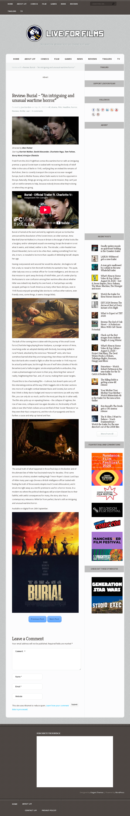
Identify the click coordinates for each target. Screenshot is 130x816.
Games (54, 4)
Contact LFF (31, 810)
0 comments (37, 111)
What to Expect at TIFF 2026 (111, 315)
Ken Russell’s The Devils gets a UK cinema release (112, 408)
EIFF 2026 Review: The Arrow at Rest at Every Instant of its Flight (111, 305)
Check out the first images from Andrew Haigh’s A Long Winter (111, 337)
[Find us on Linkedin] (107, 110)
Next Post (54, 619)
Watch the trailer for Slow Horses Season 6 (111, 295)
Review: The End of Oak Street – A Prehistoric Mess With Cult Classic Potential (107, 325)
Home (10, 4)
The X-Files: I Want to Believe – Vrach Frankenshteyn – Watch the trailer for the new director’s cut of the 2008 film (106, 421)
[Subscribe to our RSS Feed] (112, 110)
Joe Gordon (26, 107)
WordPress (119, 793)
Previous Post (37, 619)
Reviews (74, 4)
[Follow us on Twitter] (98, 110)
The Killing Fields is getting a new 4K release (109, 382)
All (20, 67)
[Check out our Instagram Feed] (98, 114)
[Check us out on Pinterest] (103, 110)
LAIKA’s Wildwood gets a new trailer (109, 258)
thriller (23, 111)
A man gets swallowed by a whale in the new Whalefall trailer (111, 268)
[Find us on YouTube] (116, 110)
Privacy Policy (49, 810)
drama (54, 107)
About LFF (21, 4)
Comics (34, 4)
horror (74, 107)
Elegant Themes (97, 793)
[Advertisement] (49, 83)
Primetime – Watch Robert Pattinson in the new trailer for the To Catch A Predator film (107, 370)
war (28, 111)
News (63, 4)
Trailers (12, 11)
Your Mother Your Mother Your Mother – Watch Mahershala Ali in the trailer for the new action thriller (107, 395)
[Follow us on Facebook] (93, 110)
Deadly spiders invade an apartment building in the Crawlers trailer (111, 248)
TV (21, 11)
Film (44, 4)
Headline (66, 107)
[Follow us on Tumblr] (93, 114)
